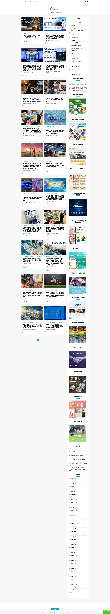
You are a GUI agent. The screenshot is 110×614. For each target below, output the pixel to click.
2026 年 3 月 (73, 483)
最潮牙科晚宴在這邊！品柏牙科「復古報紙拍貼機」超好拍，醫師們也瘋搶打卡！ (32, 260)
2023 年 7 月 (73, 565)
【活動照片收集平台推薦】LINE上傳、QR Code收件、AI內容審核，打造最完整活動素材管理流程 (32, 100)
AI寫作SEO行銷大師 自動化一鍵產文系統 (78, 30)
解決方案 (29, 1)
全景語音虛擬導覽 (74, 50)
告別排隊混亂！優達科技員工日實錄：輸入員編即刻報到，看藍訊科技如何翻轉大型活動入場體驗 (55, 197)
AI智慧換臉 (73, 34)
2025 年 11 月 (73, 494)
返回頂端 (54, 609)
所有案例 (24, 33)
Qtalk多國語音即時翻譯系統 (76, 45)
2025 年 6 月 (73, 507)
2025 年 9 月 (73, 499)
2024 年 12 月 (73, 523)
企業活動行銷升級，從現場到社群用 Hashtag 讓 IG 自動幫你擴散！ (32, 199)
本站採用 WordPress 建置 (46, 612)
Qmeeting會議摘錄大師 (75, 42)
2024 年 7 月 (73, 536)
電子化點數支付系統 (74, 74)
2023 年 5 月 (73, 571)
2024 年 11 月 (73, 526)
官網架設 (72, 56)
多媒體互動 (73, 53)
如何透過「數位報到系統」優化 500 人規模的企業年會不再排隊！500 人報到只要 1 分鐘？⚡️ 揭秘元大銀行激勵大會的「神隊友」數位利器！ (55, 261)
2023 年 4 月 (73, 573)
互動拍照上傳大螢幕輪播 (50, 126)
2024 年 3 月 (73, 544)
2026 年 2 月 (73, 486)
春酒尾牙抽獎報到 (30, 63)
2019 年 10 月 (73, 587)
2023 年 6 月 (73, 568)
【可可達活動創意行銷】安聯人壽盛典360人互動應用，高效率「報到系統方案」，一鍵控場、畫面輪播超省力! (78, 459)
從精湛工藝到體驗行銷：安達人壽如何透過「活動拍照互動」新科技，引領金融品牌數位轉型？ (32, 229)
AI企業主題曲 (73, 25)
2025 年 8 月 (73, 502)
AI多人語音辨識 (73, 28)
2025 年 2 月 (73, 518)
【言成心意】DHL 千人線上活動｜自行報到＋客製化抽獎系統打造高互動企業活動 (32, 326)
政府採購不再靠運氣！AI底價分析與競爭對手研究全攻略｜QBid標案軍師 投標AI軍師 (55, 67)
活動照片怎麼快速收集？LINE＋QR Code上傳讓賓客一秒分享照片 (55, 100)
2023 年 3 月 (73, 576)
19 (46, 340)
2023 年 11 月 (73, 555)
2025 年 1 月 (73, 520)
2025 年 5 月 (73, 510)
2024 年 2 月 (73, 547)
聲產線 (72, 69)
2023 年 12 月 (73, 552)
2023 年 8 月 (73, 563)
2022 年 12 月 (73, 584)
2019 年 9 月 (73, 589)
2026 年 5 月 (73, 481)
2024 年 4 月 (73, 542)
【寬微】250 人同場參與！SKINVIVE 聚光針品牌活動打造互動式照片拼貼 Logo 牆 (54, 326)
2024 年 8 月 (73, 534)
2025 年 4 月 (73, 512)
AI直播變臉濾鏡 (73, 37)
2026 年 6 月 (73, 478)
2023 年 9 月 (73, 560)
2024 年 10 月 (73, 528)
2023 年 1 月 (73, 581)
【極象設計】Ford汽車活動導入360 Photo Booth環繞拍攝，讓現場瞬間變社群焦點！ (55, 165)
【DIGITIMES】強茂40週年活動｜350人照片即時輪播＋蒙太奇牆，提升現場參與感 (55, 132)
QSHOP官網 (23, 1)
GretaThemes (59, 612)
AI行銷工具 (73, 40)
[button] (85, 2)
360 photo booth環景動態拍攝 (30, 158)
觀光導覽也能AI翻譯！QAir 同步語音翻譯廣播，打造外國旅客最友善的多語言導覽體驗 (55, 37)
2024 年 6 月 (73, 539)
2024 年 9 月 (73, 531)
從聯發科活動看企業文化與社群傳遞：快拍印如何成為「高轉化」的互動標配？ (55, 229)
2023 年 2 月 (73, 579)
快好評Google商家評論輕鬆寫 (76, 61)
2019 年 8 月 (73, 592)
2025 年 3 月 (73, 515)
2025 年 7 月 (73, 504)
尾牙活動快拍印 (26, 126)
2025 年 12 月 (73, 491)
